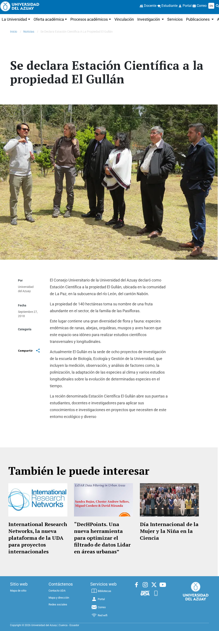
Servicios (175, 19)
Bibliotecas (104, 591)
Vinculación (124, 19)
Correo (102, 607)
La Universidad (14, 19)
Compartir (25, 350)
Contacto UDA (57, 590)
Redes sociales (58, 604)
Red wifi (102, 615)
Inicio (13, 31)
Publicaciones (198, 19)
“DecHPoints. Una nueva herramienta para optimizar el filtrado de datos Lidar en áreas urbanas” (102, 538)
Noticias (28, 31)
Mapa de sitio (18, 590)
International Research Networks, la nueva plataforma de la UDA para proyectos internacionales (37, 538)
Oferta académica (49, 19)
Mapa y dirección (59, 597)
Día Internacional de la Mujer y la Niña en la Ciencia (169, 531)
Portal (101, 599)
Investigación (149, 19)
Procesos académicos (89, 19)
